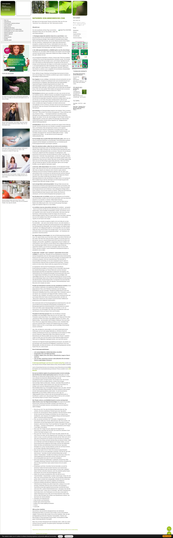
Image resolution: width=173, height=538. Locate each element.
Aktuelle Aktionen (8, 34)
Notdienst (6, 35)
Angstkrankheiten (77, 34)
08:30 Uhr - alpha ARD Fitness (79, 106)
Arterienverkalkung (77, 37)
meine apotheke (8, 24)
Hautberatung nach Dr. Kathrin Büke (13, 29)
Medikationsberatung (9, 28)
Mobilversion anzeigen (41, 533)
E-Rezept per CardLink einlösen (12, 23)
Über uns (6, 20)
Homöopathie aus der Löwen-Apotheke (13, 31)
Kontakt (6, 38)
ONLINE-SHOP (8, 40)
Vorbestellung (7, 21)
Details (60, 536)
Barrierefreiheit (51, 529)
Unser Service (7, 26)
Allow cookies (167, 536)
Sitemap (62, 529)
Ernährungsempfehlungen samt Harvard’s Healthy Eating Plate (48, 363)
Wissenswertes (7, 37)
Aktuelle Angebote (8, 32)
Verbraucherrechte (43, 529)
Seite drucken (68, 529)
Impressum (57, 529)
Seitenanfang (75, 529)
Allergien (75, 32)
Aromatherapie (76, 35)
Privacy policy (69, 536)
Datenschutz (35, 529)
